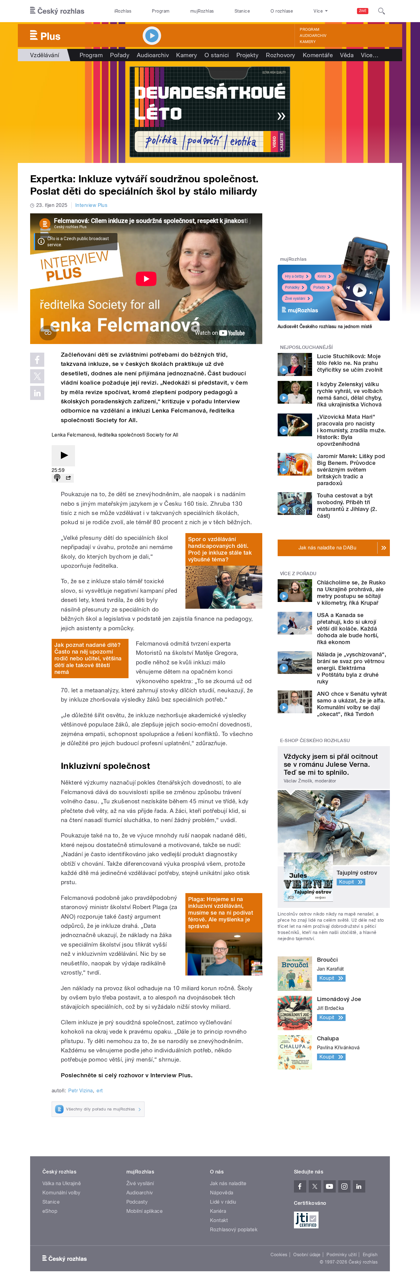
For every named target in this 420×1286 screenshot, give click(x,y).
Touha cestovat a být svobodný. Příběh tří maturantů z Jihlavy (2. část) (347, 505)
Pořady (119, 55)
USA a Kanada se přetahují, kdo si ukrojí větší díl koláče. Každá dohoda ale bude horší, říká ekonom (348, 628)
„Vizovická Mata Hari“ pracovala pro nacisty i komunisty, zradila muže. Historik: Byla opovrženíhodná (351, 430)
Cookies (279, 1254)
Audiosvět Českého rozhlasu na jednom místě (325, 326)
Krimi (322, 276)
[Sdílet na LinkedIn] (37, 393)
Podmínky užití (342, 1254)
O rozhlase (282, 11)
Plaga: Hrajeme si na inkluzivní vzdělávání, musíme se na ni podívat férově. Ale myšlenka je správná (220, 912)
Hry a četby (294, 276)
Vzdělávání (44, 55)
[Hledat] (381, 11)
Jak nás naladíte (228, 1183)
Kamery (308, 42)
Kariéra (218, 1211)
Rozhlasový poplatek (233, 1230)
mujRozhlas (202, 11)
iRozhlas (123, 11)
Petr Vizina (80, 1091)
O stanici (216, 55)
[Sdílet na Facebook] (37, 360)
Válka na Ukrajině (61, 1183)
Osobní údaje (307, 1254)
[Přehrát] (63, 455)
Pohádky (292, 287)
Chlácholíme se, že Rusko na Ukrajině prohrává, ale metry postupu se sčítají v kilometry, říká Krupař (351, 592)
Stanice (242, 11)
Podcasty (137, 1202)
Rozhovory (280, 55)
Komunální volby (61, 1193)
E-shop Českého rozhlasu (315, 740)
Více (369, 55)
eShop (49, 1211)
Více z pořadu (298, 573)
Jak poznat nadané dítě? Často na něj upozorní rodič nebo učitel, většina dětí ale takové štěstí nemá (87, 658)
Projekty (247, 55)
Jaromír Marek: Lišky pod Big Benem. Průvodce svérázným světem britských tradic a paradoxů (351, 469)
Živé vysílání (295, 298)
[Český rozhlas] (57, 11)
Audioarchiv (313, 36)
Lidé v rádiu (223, 1202)
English (370, 1254)
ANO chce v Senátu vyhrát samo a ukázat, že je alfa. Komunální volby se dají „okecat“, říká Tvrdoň (352, 703)
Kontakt (219, 1220)
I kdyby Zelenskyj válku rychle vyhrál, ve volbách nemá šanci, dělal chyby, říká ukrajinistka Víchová (349, 394)
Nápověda (221, 1193)
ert (100, 1091)
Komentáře (318, 55)
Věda (347, 55)
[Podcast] (57, 478)
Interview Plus (91, 205)
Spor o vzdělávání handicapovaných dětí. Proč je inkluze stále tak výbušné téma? (220, 549)
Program (160, 11)
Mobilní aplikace (144, 1211)
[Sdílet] (68, 478)
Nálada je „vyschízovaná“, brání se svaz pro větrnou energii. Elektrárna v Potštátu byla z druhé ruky (351, 668)
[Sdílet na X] (37, 376)
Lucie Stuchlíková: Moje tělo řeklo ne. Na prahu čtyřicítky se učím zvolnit (349, 363)
